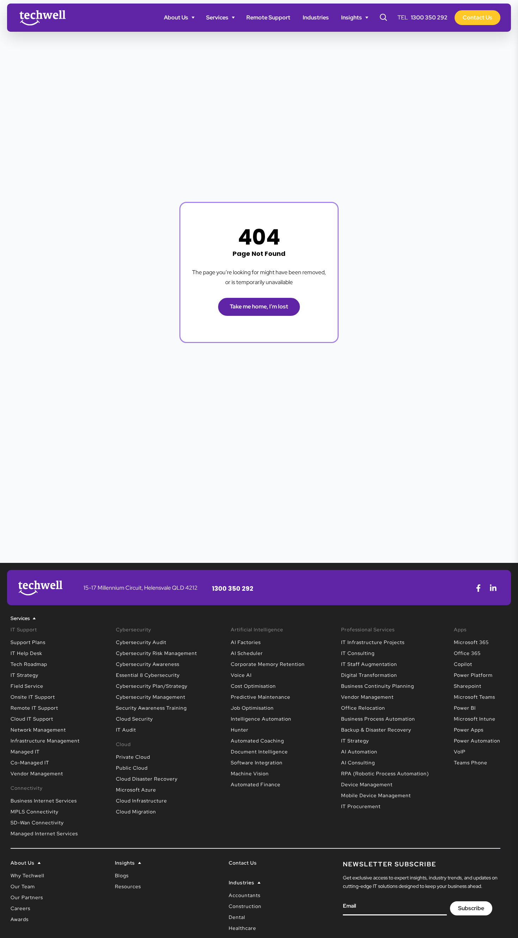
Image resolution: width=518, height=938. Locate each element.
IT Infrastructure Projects (373, 642)
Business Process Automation (378, 719)
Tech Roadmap (29, 664)
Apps (460, 629)
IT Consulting (358, 653)
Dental (237, 917)
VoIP (459, 751)
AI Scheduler (247, 653)
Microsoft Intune (474, 719)
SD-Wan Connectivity (37, 822)
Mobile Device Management (376, 795)
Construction (245, 906)
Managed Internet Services (44, 833)
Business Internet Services (44, 801)
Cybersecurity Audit (141, 642)
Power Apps (468, 730)
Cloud (123, 744)
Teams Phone (470, 762)
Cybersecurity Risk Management (156, 653)
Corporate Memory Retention (268, 664)
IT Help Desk (26, 653)
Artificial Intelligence (257, 629)
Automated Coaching (257, 741)
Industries (316, 17)
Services (217, 17)
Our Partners (27, 897)
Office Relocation (363, 708)
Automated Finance (255, 784)
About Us (176, 17)
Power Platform (473, 675)
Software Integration (257, 762)
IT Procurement (361, 806)
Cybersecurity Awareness (147, 664)
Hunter (239, 730)
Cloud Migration (136, 811)
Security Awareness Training (151, 708)
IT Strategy (24, 675)
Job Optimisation (252, 708)
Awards (20, 919)
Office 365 (467, 653)
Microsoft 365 (471, 642)
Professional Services (368, 629)
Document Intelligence (259, 751)
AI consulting (358, 762)
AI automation (359, 751)
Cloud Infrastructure (141, 801)
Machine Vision (250, 773)
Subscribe (471, 908)
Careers (20, 908)
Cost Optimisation (253, 686)
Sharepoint (467, 686)
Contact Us (243, 863)
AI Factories (246, 642)
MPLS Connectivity (34, 811)
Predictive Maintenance (260, 697)
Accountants (244, 895)
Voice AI (241, 675)
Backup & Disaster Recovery (376, 730)
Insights (351, 17)
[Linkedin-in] (493, 588)
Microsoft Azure (136, 790)
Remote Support (268, 17)
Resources (128, 886)
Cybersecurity (133, 629)
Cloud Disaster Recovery (147, 779)
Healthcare (242, 928)
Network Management (38, 730)
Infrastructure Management (45, 741)
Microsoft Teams (474, 697)
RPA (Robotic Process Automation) (385, 773)
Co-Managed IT (30, 762)
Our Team (23, 886)
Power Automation (477, 741)
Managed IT (25, 751)
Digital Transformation (369, 675)
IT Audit (126, 730)
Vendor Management (37, 773)
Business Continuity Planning (377, 686)
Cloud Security (134, 719)
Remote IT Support (34, 708)
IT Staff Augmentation (369, 664)
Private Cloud (133, 757)
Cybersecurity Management (150, 697)
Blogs (122, 875)
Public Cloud (132, 768)
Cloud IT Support (32, 719)
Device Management (367, 784)
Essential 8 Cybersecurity (148, 675)
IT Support (24, 629)
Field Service (27, 686)
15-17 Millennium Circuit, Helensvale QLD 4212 (141, 587)
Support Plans (28, 642)
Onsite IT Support (33, 697)
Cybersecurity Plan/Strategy (151, 686)
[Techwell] (42, 18)
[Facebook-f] (478, 588)
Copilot (463, 664)
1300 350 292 (429, 17)
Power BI (465, 708)
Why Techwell (27, 875)
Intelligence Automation (261, 719)
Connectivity (27, 788)
